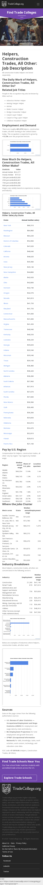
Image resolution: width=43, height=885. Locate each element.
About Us (5, 843)
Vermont (7, 288)
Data (12, 843)
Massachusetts (9, 319)
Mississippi (8, 433)
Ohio (5, 282)
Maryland (7, 308)
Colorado (7, 246)
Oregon (6, 293)
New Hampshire (10, 272)
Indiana (6, 350)
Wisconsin (7, 355)
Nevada (6, 298)
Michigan (7, 366)
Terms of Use (7, 852)
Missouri (7, 236)
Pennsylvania (8, 412)
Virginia (6, 324)
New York (7, 225)
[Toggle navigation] (38, 4)
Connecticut (8, 314)
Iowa (5, 262)
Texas (6, 360)
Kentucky (7, 334)
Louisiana (7, 340)
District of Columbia (11, 241)
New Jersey (8, 267)
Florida (6, 397)
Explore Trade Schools (18, 777)
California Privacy (8, 846)
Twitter (6, 871)
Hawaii (6, 438)
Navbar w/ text (13, 4)
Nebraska (7, 418)
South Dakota (9, 381)
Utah (5, 407)
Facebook (7, 861)
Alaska (6, 277)
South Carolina (9, 392)
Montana (7, 428)
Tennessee (8, 329)
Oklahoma (7, 423)
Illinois (6, 303)
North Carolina (9, 371)
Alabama (7, 376)
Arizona (6, 256)
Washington (8, 230)
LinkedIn (6, 866)
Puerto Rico (8, 444)
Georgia (7, 345)
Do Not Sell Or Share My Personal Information (19, 849)
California (7, 251)
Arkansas (7, 386)
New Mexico (8, 402)
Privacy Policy (21, 843)
